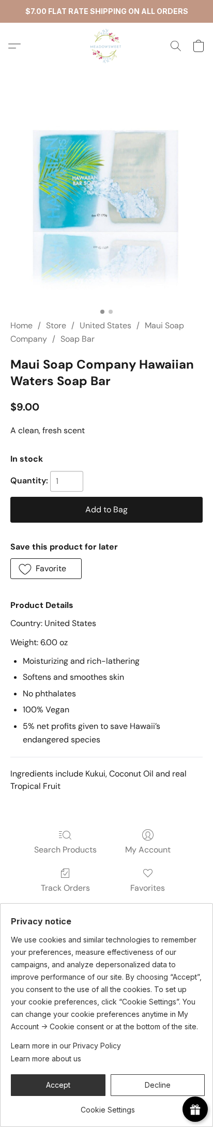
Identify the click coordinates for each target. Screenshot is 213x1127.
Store (56, 325)
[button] (106, 46)
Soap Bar (77, 338)
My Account (148, 849)
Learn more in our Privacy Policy (66, 1045)
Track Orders (65, 887)
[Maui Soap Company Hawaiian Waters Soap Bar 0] (106, 207)
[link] (108, 1106)
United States (105, 325)
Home (21, 325)
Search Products (65, 849)
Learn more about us (46, 1058)
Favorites (147, 887)
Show (195, 1109)
